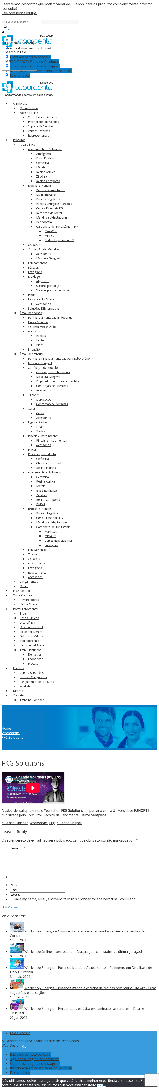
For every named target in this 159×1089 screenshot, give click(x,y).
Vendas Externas (39, 131)
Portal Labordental (25, 609)
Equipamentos (37, 263)
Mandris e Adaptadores (51, 217)
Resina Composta (48, 181)
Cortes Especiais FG (49, 208)
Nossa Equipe (29, 113)
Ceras (32, 409)
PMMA (40, 504)
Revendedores (29, 600)
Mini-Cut (50, 236)
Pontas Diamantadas (50, 190)
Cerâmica (42, 163)
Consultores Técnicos (42, 117)
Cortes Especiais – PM (59, 240)
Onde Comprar (23, 595)
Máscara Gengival (48, 258)
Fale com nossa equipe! (19, 13)
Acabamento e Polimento (45, 149)
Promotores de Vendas (43, 122)
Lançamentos (29, 582)
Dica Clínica (27, 622)
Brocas (41, 336)
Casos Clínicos (29, 618)
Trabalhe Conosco (32, 700)
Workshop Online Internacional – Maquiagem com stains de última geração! (83, 951)
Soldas (40, 431)
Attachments (36, 563)
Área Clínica (27, 144)
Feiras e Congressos (33, 677)
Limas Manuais (38, 322)
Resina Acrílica (45, 172)
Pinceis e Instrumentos (51, 440)
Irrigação (34, 349)
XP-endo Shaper (69, 823)
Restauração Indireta (42, 454)
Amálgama (43, 154)
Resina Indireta (46, 468)
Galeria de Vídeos (31, 636)
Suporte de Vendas (40, 126)
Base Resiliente (46, 158)
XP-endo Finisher (15, 823)
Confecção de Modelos (43, 249)
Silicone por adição (48, 286)
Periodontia (44, 222)
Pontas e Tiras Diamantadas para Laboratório (59, 358)
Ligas (39, 427)
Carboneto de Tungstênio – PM (57, 226)
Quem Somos (29, 108)
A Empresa (20, 104)
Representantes (38, 135)
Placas (32, 449)
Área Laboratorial (31, 354)
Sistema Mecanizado (42, 327)
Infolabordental (30, 641)
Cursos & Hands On (33, 673)
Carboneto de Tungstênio (53, 527)
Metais (40, 167)
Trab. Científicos (30, 650)
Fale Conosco (20, 1033)
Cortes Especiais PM (58, 541)
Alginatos (42, 281)
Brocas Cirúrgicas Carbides (54, 204)
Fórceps (33, 267)
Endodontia (35, 659)
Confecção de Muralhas (52, 386)
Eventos (18, 668)
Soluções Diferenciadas (43, 308)
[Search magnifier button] (5, 27)
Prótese (33, 663)
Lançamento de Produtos (37, 682)
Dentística (34, 654)
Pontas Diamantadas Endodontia (50, 317)
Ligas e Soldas (37, 422)
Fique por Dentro (31, 632)
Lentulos (42, 340)
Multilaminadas (46, 195)
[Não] (104, 1086)
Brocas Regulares (48, 199)
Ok (99, 1085)
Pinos (31, 295)
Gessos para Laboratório (53, 372)
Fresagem (51, 545)
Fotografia (35, 272)
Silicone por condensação (53, 290)
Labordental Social (32, 645)
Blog (23, 613)
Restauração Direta (41, 299)
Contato (18, 695)
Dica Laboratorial (31, 627)
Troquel (33, 554)
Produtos (19, 140)
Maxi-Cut (51, 231)
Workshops (27, 686)
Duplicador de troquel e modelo (57, 381)
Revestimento (37, 572)
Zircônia (41, 176)
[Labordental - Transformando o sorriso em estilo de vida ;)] (28, 95)
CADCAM (34, 245)
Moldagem (35, 277)
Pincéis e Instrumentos (43, 436)
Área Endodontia (31, 313)
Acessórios (43, 254)
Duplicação (43, 399)
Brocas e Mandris (40, 185)
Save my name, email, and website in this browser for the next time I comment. (74, 899)
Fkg (52, 823)
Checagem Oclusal (48, 463)
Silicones (34, 395)
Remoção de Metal (49, 213)
